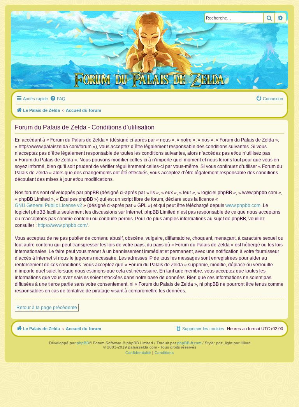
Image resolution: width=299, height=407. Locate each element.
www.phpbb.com (242, 205)
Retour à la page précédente (46, 307)
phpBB (83, 343)
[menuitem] (57, 98)
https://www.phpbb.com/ (63, 225)
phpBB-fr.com (189, 343)
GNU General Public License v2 (48, 205)
